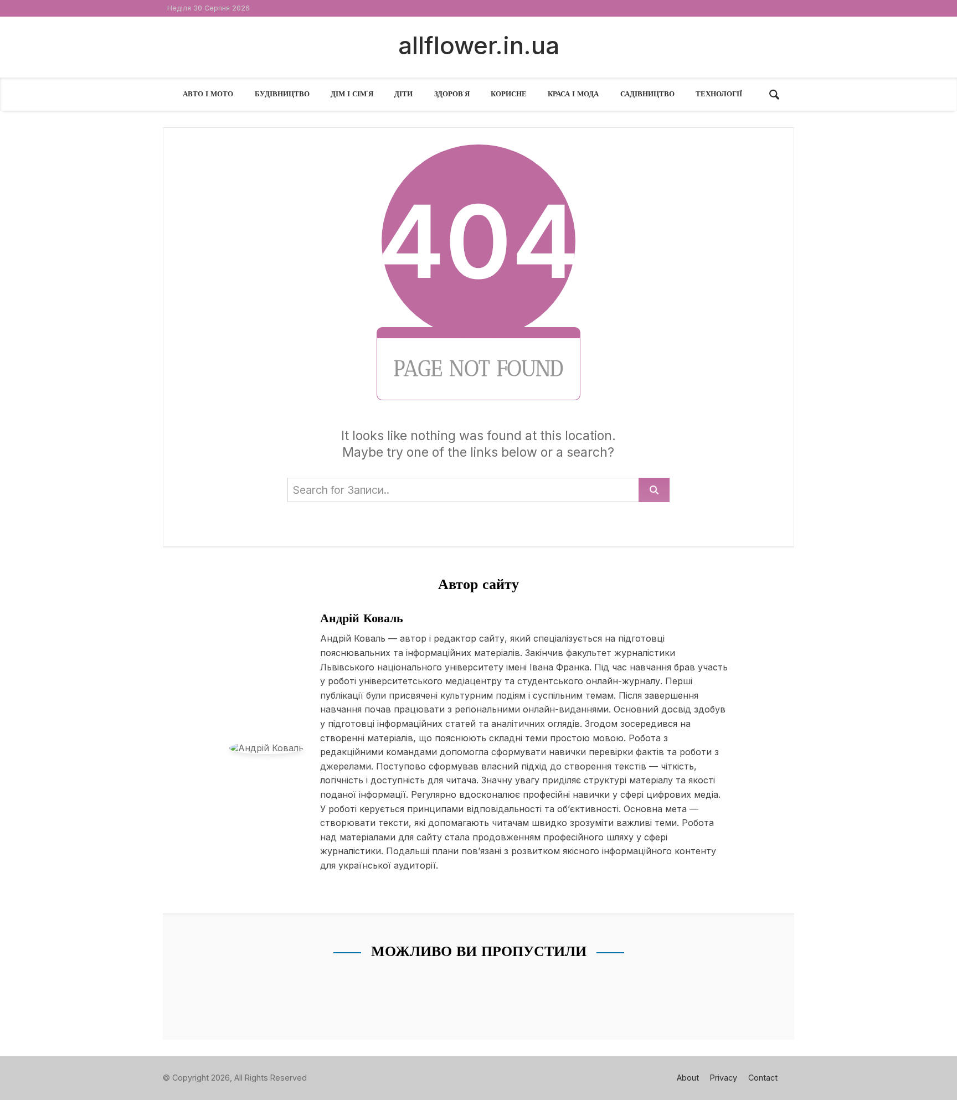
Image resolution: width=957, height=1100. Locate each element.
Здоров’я (452, 94)
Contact (763, 1077)
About (688, 1077)
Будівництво (282, 94)
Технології (719, 94)
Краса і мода (573, 94)
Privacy (723, 1077)
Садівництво (647, 94)
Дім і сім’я (352, 94)
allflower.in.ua (478, 45)
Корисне (509, 94)
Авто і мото (208, 94)
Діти (403, 94)
